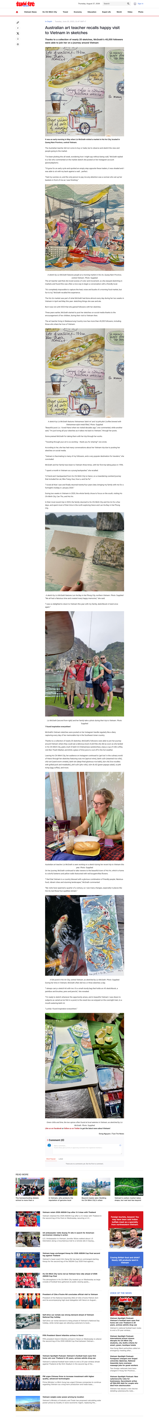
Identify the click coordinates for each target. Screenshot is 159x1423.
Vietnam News (30, 12)
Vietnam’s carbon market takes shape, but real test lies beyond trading (128, 1199)
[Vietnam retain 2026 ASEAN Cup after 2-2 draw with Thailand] (28, 1219)
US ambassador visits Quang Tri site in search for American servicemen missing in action (68, 1234)
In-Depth (48, 21)
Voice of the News (121, 1293)
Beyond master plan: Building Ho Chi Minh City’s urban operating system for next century (94, 1199)
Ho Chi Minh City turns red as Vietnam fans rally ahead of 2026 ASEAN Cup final (70, 1275)
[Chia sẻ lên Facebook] (18, 28)
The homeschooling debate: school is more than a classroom (27, 1199)
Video (130, 12)
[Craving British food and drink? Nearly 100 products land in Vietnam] (126, 1276)
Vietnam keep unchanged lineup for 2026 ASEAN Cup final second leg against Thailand (71, 1254)
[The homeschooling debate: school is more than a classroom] (30, 1187)
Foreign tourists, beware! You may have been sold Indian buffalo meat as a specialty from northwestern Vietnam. (125, 1221)
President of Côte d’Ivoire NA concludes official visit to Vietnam (70, 1294)
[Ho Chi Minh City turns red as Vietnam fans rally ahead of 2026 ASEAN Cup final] (28, 1280)
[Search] (128, 3)
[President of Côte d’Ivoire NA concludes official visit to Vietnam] (28, 1301)
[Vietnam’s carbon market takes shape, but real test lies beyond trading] (129, 1187)
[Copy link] (18, 22)
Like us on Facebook (53, 1128)
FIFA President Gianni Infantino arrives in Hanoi (63, 1335)
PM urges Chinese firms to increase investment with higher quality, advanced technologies (68, 1377)
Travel (65, 12)
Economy (78, 12)
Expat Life (106, 12)
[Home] (17, 12)
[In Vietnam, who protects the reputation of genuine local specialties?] (63, 1187)
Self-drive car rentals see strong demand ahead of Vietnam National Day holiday (68, 1316)
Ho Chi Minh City (50, 12)
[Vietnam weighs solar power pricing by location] (28, 1403)
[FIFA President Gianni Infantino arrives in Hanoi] (28, 1342)
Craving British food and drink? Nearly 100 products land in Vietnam (125, 1260)
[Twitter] (18, 33)
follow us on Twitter (72, 1128)
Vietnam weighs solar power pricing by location (63, 1397)
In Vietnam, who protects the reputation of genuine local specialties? (61, 1199)
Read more (22, 1174)
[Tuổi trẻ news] (25, 3)
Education (92, 12)
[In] (18, 44)
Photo (140, 12)
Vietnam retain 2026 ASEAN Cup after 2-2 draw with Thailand (69, 1212)
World (119, 12)
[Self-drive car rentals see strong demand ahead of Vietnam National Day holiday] (28, 1321)
